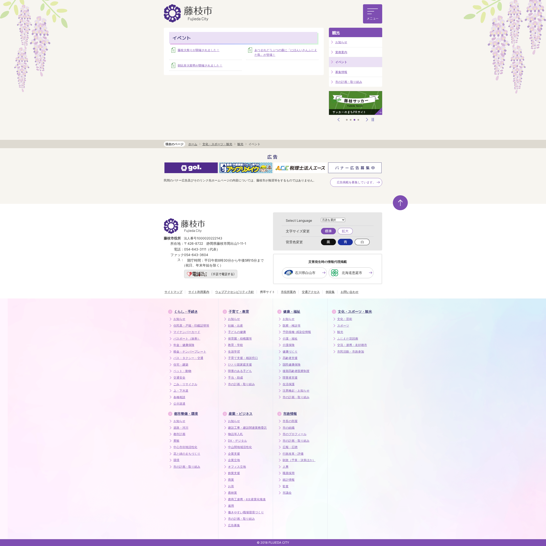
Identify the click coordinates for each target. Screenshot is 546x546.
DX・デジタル (237, 440)
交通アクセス (311, 292)
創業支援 (234, 473)
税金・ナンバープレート (189, 351)
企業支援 (234, 453)
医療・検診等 (292, 325)
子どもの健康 (237, 332)
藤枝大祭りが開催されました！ (198, 50)
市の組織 (289, 427)
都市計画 (179, 434)
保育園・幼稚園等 (240, 338)
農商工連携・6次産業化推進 (247, 499)
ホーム (192, 144)
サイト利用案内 (198, 292)
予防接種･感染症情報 (297, 332)
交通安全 (179, 377)
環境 (176, 460)
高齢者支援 (290, 358)
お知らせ (341, 42)
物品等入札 (235, 434)
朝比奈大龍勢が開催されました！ (200, 65)
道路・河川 (180, 427)
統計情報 (289, 479)
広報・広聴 (290, 447)
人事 (286, 466)
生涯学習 (234, 351)
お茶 (231, 486)
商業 (231, 479)
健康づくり (290, 351)
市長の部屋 (290, 421)
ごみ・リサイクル (185, 384)
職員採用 (289, 473)
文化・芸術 (344, 319)
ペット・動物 (182, 371)
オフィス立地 (237, 466)
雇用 (231, 505)
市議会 (287, 492)
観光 (336, 32)
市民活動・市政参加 (350, 351)
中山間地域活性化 (240, 447)
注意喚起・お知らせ (296, 390)
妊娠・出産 (235, 325)
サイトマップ (173, 292)
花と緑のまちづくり (186, 453)
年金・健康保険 (183, 345)
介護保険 (289, 345)
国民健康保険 (292, 364)
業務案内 (341, 52)
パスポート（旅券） (186, 338)
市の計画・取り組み (348, 82)
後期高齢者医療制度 (296, 371)
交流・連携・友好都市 (352, 345)
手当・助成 (235, 377)
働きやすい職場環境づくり (246, 512)
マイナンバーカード (186, 332)
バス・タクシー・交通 (188, 358)
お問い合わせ (350, 292)
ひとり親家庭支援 (240, 364)
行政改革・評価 (293, 453)
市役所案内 (288, 292)
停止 (373, 119)
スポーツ (343, 325)
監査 (286, 486)
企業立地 (234, 460)
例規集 (330, 292)
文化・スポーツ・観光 (217, 144)
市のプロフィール (294, 434)
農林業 (232, 492)
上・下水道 (180, 390)
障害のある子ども (240, 371)
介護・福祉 (290, 338)
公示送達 (179, 403)
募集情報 (341, 72)
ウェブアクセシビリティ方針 (234, 292)
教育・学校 (235, 345)
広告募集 (234, 525)
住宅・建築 (180, 364)
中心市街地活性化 (185, 447)
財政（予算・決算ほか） (299, 460)
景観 (176, 440)
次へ (367, 119)
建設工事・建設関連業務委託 (247, 427)
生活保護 (289, 384)
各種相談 (179, 397)
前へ (338, 119)
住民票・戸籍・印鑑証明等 (191, 325)
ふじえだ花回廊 (347, 338)
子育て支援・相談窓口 (243, 358)
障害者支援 (290, 377)
